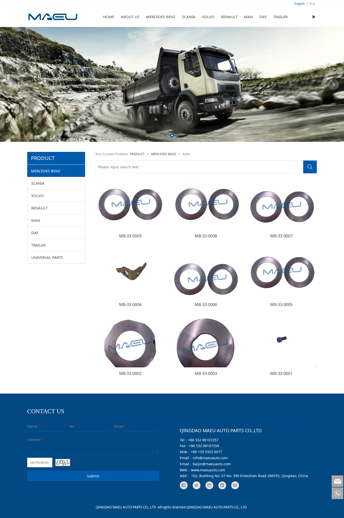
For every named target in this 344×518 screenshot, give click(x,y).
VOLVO (208, 16)
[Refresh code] (62, 462)
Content (31, 439)
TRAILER (280, 16)
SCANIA (188, 16)
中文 (312, 4)
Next (333, 84)
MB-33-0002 (130, 373)
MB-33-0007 (281, 236)
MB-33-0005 (281, 304)
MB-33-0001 (281, 373)
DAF (263, 16)
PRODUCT (137, 154)
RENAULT (229, 16)
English (299, 4)
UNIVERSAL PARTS (47, 257)
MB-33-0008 (206, 236)
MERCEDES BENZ (161, 16)
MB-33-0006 (206, 304)
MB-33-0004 (130, 304)
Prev (10, 84)
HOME (108, 16)
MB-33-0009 (130, 236)
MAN (248, 16)
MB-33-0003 (206, 373)
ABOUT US (130, 16)
